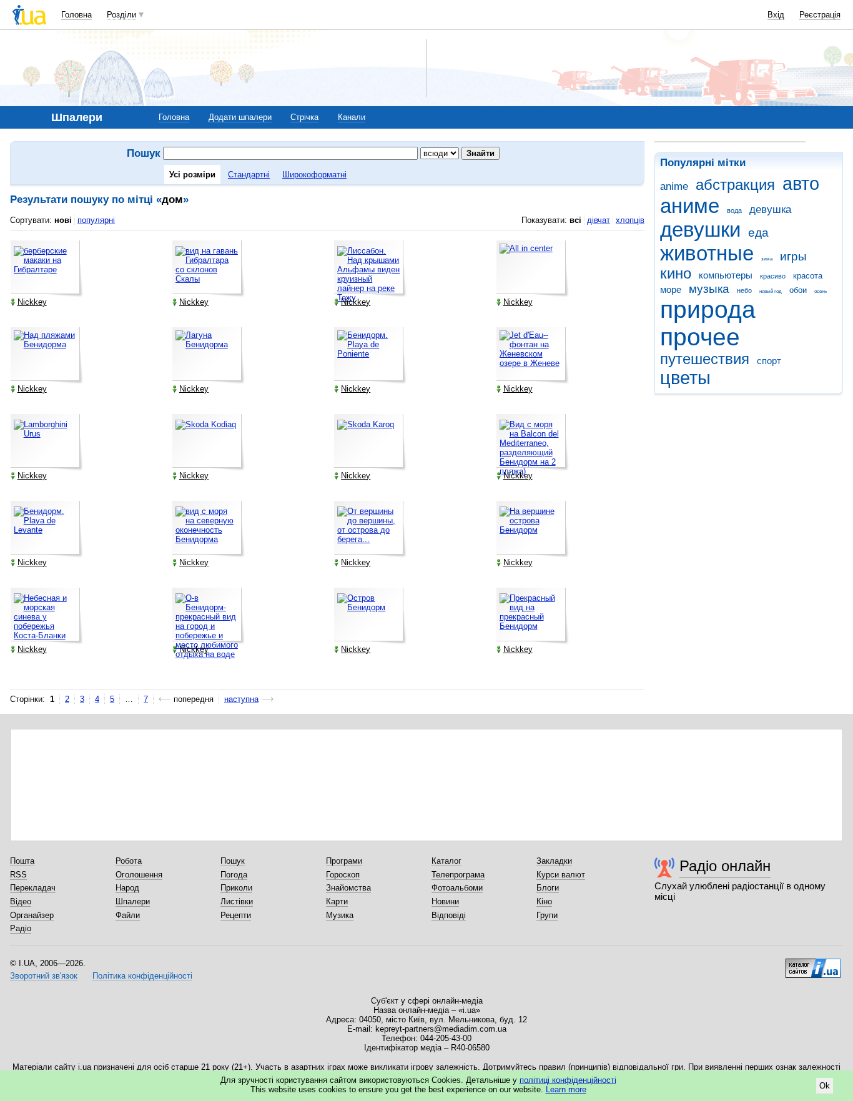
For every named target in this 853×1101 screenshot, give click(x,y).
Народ (127, 887)
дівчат (598, 220)
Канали (351, 117)
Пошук (232, 861)
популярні (96, 220)
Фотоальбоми (457, 887)
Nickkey (32, 302)
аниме (689, 205)
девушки (700, 229)
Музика (339, 915)
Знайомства (348, 887)
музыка (709, 288)
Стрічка (304, 117)
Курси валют (560, 874)
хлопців (630, 220)
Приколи (236, 887)
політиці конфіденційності (568, 1080)
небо (744, 290)
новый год (770, 291)
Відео (20, 901)
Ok (824, 1085)
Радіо (20, 928)
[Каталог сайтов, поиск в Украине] (813, 964)
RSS (18, 874)
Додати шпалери (240, 117)
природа (708, 309)
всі (575, 220)
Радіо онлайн (725, 865)
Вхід (775, 14)
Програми (344, 861)
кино (675, 273)
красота (807, 275)
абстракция (735, 185)
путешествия (704, 359)
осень (820, 291)
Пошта (22, 861)
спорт (769, 360)
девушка (770, 209)
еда (758, 232)
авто (800, 184)
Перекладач (33, 887)
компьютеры (725, 275)
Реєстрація (820, 14)
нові (63, 220)
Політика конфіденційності (142, 975)
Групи (547, 915)
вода (734, 210)
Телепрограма (458, 874)
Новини (445, 901)
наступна (241, 699)
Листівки (236, 901)
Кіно (544, 901)
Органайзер (32, 915)
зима (766, 259)
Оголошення (139, 874)
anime (674, 186)
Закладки (554, 861)
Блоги (547, 887)
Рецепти (235, 915)
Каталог (446, 861)
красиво (773, 276)
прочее (700, 336)
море (670, 289)
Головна (76, 14)
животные (707, 253)
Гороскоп (343, 874)
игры (793, 256)
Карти (337, 901)
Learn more (566, 1089)
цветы (685, 378)
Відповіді (448, 915)
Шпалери (133, 901)
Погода (233, 874)
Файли (128, 915)
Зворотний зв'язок (43, 975)
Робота (129, 861)
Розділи (121, 14)
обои (798, 290)
